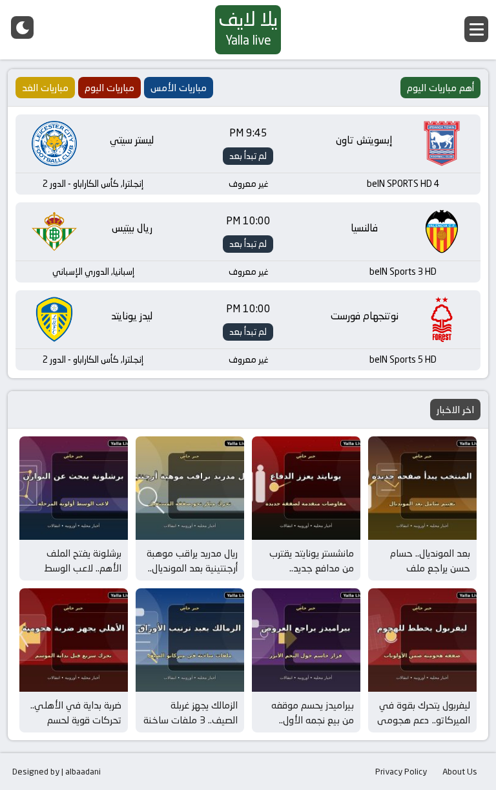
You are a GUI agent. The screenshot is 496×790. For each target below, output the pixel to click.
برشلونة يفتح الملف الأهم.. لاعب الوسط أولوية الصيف (82, 568)
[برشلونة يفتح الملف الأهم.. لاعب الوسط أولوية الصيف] (73, 488)
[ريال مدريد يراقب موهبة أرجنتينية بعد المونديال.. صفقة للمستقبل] (190, 488)
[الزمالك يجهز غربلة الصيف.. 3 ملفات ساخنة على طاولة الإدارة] (190, 640)
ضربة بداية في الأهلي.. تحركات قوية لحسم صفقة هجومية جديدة (75, 720)
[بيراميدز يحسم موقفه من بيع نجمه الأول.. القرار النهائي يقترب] (306, 640)
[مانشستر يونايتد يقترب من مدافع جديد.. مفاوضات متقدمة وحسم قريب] (306, 488)
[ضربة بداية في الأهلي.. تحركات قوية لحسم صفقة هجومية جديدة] (73, 640)
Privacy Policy (401, 771)
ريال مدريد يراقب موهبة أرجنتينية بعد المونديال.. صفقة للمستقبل (192, 568)
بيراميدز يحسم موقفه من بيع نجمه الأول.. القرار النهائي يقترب (312, 720)
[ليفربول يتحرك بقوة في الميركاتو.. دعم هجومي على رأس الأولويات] (422, 640)
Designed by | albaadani (56, 771)
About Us (459, 771)
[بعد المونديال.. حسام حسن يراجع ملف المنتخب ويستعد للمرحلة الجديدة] (422, 488)
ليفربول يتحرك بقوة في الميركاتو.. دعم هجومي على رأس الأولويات (423, 720)
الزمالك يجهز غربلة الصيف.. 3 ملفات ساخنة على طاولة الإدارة (190, 720)
